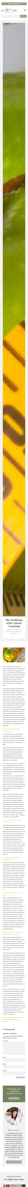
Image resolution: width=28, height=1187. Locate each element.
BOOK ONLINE (14, 4)
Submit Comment (20, 1077)
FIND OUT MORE (14, 1162)
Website (5, 1070)
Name (4, 1057)
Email (4, 1064)
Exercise (10, 629)
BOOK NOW (14, 1098)
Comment (6, 1041)
